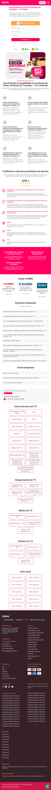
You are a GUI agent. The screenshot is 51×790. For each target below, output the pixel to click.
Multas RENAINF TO (17, 455)
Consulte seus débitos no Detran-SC (10, 702)
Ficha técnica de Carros (33, 656)
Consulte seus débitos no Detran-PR (10, 700)
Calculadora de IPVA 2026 (17, 412)
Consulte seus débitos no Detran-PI (10, 721)
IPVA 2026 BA (17, 599)
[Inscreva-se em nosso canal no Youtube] (12, 687)
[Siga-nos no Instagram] (9, 687)
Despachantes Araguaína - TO (17, 485)
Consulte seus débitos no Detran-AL (36, 709)
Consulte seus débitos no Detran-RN (36, 700)
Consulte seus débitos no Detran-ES (36, 704)
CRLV (34, 419)
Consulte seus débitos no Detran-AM (36, 707)
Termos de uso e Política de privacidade (28, 43)
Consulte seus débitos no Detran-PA (10, 719)
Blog (3, 666)
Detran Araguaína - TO (17, 547)
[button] (25, 311)
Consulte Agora (25, 39)
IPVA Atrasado (5, 675)
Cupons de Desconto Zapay (8, 678)
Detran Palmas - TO (17, 554)
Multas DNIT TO (17, 448)
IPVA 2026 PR (17, 585)
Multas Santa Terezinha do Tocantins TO (17, 462)
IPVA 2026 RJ (17, 592)
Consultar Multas (32, 646)
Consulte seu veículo (33, 628)
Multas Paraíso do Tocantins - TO (34, 523)
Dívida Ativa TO (34, 426)
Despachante (19, 619)
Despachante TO (34, 434)
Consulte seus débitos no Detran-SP (36, 695)
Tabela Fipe (30, 653)
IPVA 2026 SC (34, 592)
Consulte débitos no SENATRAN (35, 632)
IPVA (34, 412)
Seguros (30, 658)
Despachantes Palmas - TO (17, 493)
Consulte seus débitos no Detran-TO (10, 726)
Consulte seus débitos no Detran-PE (10, 705)
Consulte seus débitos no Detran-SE (36, 721)
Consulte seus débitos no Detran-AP (10, 709)
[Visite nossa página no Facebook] (6, 687)
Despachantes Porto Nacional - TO (25, 500)
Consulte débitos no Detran (34, 630)
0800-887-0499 (8, 646)
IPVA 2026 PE (34, 606)
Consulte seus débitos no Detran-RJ (36, 693)
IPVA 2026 (4, 673)
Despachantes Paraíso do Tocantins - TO (34, 493)
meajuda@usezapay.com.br (10, 650)
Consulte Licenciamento (33, 637)
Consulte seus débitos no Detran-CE (10, 707)
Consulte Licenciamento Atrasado (36, 639)
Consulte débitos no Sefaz (34, 635)
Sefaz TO (17, 434)
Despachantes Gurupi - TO (34, 485)
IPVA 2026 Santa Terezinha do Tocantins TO (34, 462)
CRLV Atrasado (17, 426)
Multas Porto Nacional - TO (26, 530)
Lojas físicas (7, 643)
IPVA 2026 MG (34, 578)
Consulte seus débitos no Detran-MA (36, 711)
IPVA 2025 (4, 671)
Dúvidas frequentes (8, 648)
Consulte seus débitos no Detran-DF (10, 695)
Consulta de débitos (9, 619)
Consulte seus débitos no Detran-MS (36, 714)
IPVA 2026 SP (17, 578)
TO (26, 619)
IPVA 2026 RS (34, 585)
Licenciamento (17, 419)
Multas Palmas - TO (17, 523)
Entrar (41, 2)
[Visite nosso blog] (3, 687)
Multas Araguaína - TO (17, 516)
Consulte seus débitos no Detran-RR (10, 723)
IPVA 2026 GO (34, 599)
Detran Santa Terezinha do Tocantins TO (34, 455)
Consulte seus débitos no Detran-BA (36, 702)
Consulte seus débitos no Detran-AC (10, 712)
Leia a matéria (9, 294)
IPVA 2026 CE (17, 606)
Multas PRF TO (34, 448)
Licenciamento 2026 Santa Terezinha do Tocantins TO (25, 469)
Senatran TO (17, 441)
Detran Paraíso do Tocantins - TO (34, 554)
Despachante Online (32, 649)
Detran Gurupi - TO (34, 547)
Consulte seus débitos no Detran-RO (36, 718)
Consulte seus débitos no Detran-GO (11, 714)
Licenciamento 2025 (32, 642)
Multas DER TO (34, 441)
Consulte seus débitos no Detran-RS (36, 697)
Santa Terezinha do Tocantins (37, 619)
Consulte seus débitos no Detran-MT (11, 716)
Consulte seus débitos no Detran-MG (11, 698)
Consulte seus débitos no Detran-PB (36, 716)
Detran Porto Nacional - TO (26, 561)
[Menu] (48, 3)
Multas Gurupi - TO (34, 516)
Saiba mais (4, 768)
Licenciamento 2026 (32, 644)
